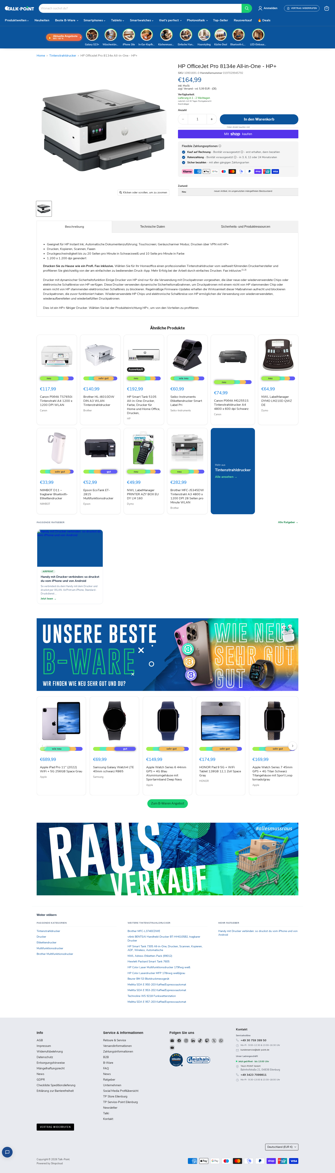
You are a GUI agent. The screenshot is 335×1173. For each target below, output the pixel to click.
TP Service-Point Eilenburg (120, 1102)
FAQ (106, 1068)
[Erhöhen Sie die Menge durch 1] (212, 119)
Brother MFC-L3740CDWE (144, 931)
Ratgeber (109, 1080)
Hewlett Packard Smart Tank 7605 (148, 961)
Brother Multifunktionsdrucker (55, 954)
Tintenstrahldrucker (62, 55)
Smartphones (94, 20)
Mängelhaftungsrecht (51, 1068)
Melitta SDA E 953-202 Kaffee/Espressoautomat (157, 990)
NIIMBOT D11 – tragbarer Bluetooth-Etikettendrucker (54, 494)
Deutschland (280, 1147)
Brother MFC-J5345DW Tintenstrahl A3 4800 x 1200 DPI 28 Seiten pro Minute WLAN (187, 496)
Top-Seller (220, 20)
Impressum (44, 1046)
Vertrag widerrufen (55, 1127)
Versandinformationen (117, 1046)
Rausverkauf (243, 20)
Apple (43, 777)
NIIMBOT (45, 504)
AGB (40, 1040)
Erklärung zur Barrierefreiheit (55, 1091)
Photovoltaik (196, 20)
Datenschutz (45, 1057)
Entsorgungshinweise (51, 1063)
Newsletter (110, 1108)
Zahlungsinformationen (118, 1051)
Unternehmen (112, 1085)
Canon (43, 410)
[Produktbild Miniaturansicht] (44, 208)
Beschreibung (74, 227)
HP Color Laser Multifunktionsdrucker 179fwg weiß (159, 967)
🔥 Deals (264, 20)
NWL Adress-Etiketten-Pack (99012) (150, 956)
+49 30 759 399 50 (253, 1040)
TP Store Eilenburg (115, 1096)
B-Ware (108, 1063)
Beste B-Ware (65, 20)
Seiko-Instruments (180, 410)
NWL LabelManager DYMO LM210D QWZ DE (276, 401)
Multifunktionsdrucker (50, 948)
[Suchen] (247, 8)
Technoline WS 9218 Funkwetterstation (152, 996)
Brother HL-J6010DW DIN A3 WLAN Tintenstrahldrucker (98, 401)
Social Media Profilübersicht (120, 1091)
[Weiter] (292, 746)
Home (41, 55)
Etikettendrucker (46, 942)
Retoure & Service (114, 1040)
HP (128, 418)
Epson (86, 504)
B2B (106, 1057)
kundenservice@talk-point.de (255, 1049)
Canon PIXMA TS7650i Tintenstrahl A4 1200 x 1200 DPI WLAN (56, 401)
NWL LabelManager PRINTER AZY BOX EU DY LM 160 (143, 494)
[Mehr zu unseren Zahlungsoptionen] (219, 146)
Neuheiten (42, 20)
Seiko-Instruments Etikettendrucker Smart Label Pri (186, 401)
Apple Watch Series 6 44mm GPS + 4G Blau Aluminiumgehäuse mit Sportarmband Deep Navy (166, 773)
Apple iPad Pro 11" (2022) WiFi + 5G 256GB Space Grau (61, 769)
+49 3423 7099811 (254, 1075)
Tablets (117, 20)
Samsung (98, 777)
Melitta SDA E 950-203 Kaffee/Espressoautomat (157, 984)
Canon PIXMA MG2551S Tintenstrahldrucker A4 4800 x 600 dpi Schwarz (231, 405)
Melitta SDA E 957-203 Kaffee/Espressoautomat (157, 1002)
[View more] (167, 654)
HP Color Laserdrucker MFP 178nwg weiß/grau (156, 973)
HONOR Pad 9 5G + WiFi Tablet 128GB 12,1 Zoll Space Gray (220, 771)
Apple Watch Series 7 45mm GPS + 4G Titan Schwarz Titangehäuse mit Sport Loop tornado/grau (272, 773)
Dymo (264, 410)
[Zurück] (42, 746)
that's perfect (169, 20)
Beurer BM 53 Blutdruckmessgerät (148, 979)
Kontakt (108, 1119)
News (40, 1074)
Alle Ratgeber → (288, 522)
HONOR (204, 781)
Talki (106, 1113)
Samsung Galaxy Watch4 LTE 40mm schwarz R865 (113, 769)
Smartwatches (141, 20)
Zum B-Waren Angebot (167, 803)
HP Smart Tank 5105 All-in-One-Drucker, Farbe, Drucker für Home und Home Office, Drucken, (143, 405)
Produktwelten (16, 20)
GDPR (41, 1080)
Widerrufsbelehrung (50, 1051)
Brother (87, 410)
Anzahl (182, 110)
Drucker (41, 937)
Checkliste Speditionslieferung (56, 1085)
